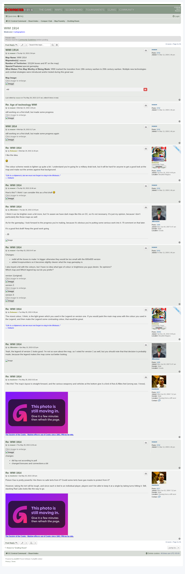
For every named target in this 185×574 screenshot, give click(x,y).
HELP (178, 9)
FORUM (177, 7)
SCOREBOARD (73, 9)
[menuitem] (20, 16)
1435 (158, 225)
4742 (158, 53)
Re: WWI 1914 (13, 148)
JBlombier (156, 221)
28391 (159, 171)
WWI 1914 (11, 28)
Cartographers (19, 32)
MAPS (58, 9)
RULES (177, 11)
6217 (158, 392)
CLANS (112, 9)
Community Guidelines (27, 40)
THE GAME (45, 9)
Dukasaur (155, 162)
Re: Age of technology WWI (21, 104)
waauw (154, 49)
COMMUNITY (126, 9)
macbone (155, 389)
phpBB (16, 559)
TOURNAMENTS (95, 9)
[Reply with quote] (146, 50)
